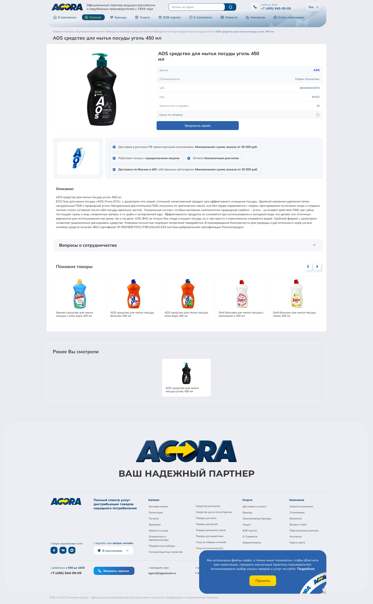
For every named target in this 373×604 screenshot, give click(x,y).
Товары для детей (207, 524)
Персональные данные (304, 530)
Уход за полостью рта (209, 548)
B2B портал (172, 17)
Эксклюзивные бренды (257, 518)
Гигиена (154, 518)
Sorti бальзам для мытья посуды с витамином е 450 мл (241, 314)
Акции (247, 524)
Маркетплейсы (252, 542)
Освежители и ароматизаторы (159, 538)
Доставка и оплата (254, 506)
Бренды (121, 17)
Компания (296, 500)
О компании (67, 17)
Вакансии (296, 518)
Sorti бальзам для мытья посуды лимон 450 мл (294, 314)
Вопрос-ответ (298, 524)
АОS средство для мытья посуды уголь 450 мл (182, 389)
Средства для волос (208, 506)
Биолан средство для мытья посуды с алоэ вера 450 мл (74, 314)
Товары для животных (209, 536)
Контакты (258, 17)
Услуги (145, 17)
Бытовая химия (158, 506)
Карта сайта (297, 542)
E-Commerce (203, 17)
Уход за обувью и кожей (211, 542)
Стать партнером (291, 17)
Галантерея (156, 512)
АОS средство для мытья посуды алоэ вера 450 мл (186, 314)
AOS (317, 70)
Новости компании (301, 506)
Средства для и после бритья (214, 512)
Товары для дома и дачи (211, 530)
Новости (231, 17)
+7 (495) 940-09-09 (276, 8)
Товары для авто (206, 518)
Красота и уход (158, 530)
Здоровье (155, 524)
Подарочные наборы (162, 545)
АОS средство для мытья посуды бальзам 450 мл (132, 314)
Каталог (95, 17)
